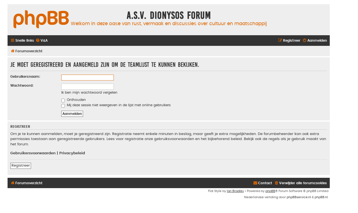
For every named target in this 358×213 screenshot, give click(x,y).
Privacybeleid (72, 153)
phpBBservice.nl (299, 197)
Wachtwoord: (22, 85)
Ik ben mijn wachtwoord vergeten (89, 92)
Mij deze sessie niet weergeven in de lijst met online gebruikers (118, 105)
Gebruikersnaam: (25, 76)
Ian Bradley (235, 191)
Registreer (20, 165)
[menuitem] (42, 40)
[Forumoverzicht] (41, 20)
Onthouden (76, 99)
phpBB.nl (321, 197)
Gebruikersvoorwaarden (33, 153)
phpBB (270, 191)
